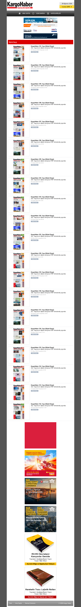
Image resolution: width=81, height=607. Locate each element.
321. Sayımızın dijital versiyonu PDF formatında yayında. (48, 237)
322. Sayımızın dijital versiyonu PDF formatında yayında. (48, 218)
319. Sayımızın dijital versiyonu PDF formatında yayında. (48, 274)
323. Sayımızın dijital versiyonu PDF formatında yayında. (48, 199)
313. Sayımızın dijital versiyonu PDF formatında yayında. (48, 387)
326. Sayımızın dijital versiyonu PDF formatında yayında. (48, 143)
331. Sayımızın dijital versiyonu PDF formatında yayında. (48, 48)
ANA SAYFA (26, 13)
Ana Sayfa (18, 603)
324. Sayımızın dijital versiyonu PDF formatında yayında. (48, 180)
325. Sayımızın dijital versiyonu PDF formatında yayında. (48, 161)
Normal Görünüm (30, 603)
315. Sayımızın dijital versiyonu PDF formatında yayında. (48, 350)
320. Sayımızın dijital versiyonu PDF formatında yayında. (48, 256)
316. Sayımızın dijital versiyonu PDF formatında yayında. (48, 331)
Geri (10, 603)
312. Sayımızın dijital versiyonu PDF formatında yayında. (48, 406)
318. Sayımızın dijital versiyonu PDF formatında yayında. (48, 293)
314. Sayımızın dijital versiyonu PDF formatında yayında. (48, 369)
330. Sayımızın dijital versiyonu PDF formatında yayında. (48, 67)
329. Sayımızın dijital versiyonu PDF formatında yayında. (48, 86)
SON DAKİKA (40, 13)
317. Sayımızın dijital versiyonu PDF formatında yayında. (48, 312)
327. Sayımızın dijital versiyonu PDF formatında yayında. (48, 124)
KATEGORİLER (56, 13)
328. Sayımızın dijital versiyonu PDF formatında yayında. (48, 105)
